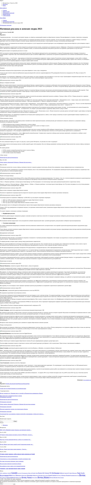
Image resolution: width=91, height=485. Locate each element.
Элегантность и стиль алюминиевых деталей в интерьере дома (15, 459)
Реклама (68, 475)
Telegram (47, 473)
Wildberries (62, 473)
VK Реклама (55, 473)
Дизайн (83, 473)
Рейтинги (63, 475)
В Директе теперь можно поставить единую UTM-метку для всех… (16, 434)
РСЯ (58, 475)
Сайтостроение (6, 15)
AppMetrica (5, 473)
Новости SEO (6, 11)
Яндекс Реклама (61, 477)
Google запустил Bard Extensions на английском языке (13, 388)
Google (14, 473)
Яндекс (82, 475)
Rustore (40, 473)
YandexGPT (66, 473)
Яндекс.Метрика (54, 477)
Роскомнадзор (73, 475)
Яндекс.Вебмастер (11, 477)
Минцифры (30, 475)
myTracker (33, 473)
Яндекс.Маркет (44, 477)
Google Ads (19, 473)
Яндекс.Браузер (3, 477)
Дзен (78, 473)
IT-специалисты (25, 473)
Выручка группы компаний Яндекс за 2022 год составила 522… (15, 439)
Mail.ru (29, 473)
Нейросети (35, 475)
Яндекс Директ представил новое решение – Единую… (13, 449)
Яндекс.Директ (27, 477)
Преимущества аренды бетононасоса (9, 157)
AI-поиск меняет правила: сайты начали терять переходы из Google (17, 454)
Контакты (5, 4)
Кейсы (10, 475)
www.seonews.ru (87, 380)
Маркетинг (18, 475)
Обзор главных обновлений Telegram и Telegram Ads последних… (16, 162)
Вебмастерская (6, 14)
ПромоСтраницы (52, 475)
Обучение (40, 475)
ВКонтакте (74, 473)
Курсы (14, 475)
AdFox (1, 473)
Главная (5, 10)
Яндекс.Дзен (18, 477)
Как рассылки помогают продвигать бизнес (10, 463)
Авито (70, 473)
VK (50, 473)
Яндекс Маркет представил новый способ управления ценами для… (16, 444)
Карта (4, 5)
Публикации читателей (8, 13)
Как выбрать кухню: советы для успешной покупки (12, 466)
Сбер (78, 475)
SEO (43, 473)
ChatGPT (9, 473)
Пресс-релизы (45, 475)
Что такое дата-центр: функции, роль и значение (11, 461)
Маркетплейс (24, 475)
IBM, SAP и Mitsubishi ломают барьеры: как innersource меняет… (15, 430)
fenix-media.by (3, 8)
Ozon (37, 473)
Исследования (4, 475)
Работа (60, 475)
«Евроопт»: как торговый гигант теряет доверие (12, 468)
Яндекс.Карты (34, 477)
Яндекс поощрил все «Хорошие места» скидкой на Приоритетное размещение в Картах (21, 393)
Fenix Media (3, 18)
